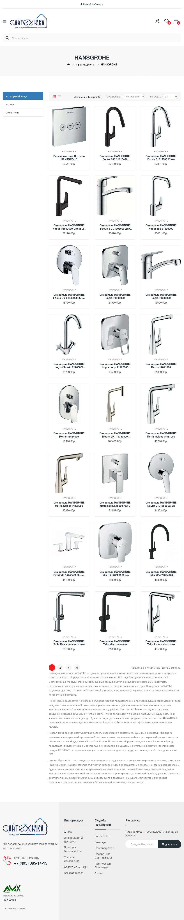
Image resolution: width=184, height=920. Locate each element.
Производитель (85, 64)
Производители (104, 848)
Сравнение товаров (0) (87, 97)
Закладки (100, 842)
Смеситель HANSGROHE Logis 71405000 (115, 296)
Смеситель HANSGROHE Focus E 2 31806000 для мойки (115, 227)
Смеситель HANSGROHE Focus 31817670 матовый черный (69, 227)
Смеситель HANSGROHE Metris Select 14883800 (69, 504)
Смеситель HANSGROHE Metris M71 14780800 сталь (115, 435)
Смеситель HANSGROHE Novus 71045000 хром (161, 504)
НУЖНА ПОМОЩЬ (26, 858)
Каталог (10, 104)
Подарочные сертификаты (103, 855)
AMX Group (9, 899)
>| (77, 667)
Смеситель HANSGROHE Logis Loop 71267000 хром (115, 365)
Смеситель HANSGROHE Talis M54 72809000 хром (69, 642)
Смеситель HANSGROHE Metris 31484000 (69, 435)
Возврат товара (73, 873)
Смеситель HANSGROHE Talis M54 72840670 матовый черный (115, 642)
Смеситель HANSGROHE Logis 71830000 (161, 296)
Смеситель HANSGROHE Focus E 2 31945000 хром (69, 296)
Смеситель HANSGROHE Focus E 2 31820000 (161, 227)
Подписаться (169, 844)
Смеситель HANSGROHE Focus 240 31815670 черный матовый (115, 157)
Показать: (156, 96)
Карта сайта (102, 836)
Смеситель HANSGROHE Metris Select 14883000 (161, 435)
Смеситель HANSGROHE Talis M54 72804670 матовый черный (161, 573)
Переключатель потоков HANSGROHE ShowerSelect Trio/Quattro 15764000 (69, 157)
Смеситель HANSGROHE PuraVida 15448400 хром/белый (69, 573)
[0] (166, 21)
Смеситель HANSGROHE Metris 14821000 (161, 365)
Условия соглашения (71, 859)
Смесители (12, 112)
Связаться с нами (75, 867)
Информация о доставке (73, 839)
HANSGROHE (109, 64)
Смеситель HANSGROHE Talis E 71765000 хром (115, 573)
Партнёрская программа (103, 865)
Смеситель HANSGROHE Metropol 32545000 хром (115, 504)
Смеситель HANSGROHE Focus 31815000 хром (161, 157)
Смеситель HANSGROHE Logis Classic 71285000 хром (69, 365)
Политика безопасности (72, 849)
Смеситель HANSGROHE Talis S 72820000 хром (161, 642)
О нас (68, 832)
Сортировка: (114, 96)
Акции (98, 873)
